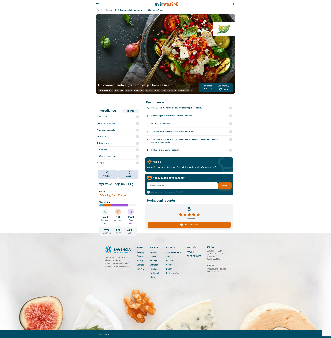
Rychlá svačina (172, 273)
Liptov (153, 277)
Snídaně (169, 260)
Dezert (169, 269)
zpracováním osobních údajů (172, 192)
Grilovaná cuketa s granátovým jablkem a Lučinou (140, 10)
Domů (99, 10)
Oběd (168, 256)
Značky (140, 260)
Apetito (153, 252)
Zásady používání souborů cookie (117, 267)
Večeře (169, 265)
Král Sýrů (154, 260)
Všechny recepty (173, 252)
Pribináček (155, 269)
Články (140, 256)
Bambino (154, 265)
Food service (194, 256)
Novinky (140, 269)
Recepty (110, 10)
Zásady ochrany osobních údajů (117, 263)
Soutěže (140, 265)
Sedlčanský (155, 273)
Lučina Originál (109, 123)
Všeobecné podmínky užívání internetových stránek (116, 258)
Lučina (153, 256)
